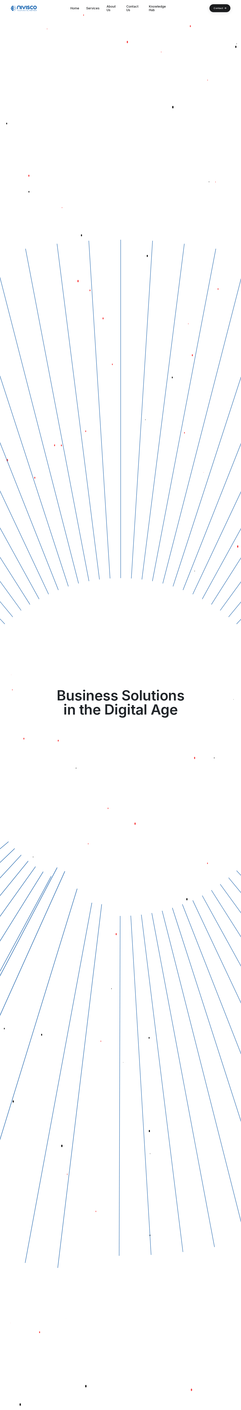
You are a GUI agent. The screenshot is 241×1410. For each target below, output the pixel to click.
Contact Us (132, 8)
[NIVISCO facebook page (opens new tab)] (3, 693)
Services (93, 8)
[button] (24, 8)
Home (74, 8)
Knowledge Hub (157, 8)
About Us (111, 8)
